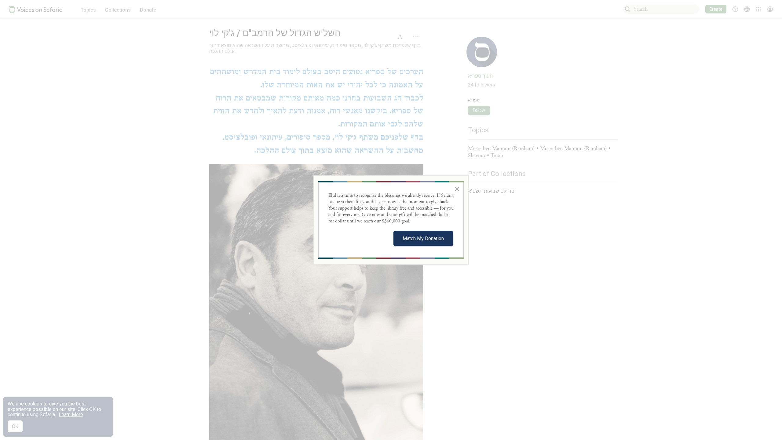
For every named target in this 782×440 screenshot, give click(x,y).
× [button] (457, 189)
